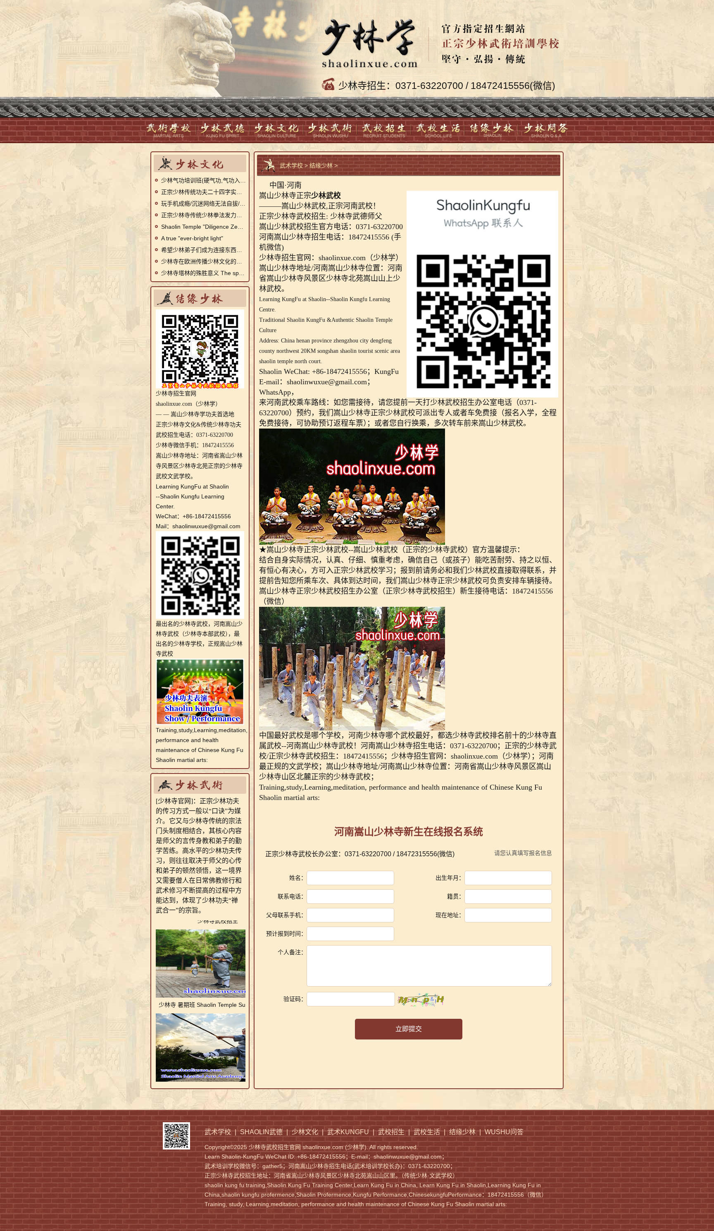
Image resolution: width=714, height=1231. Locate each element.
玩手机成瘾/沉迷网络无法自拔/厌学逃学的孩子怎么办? (203, 203)
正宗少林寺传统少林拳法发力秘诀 (203, 215)
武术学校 (169, 130)
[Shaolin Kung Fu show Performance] (200, 663)
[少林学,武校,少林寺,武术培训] (443, 39)
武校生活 (438, 130)
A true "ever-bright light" (192, 238)
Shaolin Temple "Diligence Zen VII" (203, 226)
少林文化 (277, 130)
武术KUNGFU (330, 130)
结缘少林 (492, 130)
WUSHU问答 (545, 130)
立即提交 (408, 1028)
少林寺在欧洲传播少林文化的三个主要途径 (203, 261)
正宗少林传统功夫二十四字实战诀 (203, 192)
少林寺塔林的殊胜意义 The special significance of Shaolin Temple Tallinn (203, 273)
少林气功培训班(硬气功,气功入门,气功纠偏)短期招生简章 (203, 180)
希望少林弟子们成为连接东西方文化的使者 (203, 250)
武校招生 (384, 130)
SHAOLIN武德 (223, 130)
